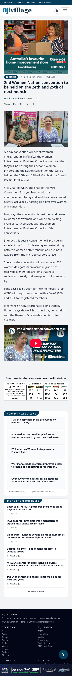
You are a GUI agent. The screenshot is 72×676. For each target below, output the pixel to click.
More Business (36, 591)
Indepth (5, 637)
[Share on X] (20, 104)
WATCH (8, 2)
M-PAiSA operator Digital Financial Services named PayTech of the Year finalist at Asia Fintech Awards (36, 565)
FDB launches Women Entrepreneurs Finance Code (32, 451)
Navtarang (43, 640)
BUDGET (31, 2)
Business (50, 76)
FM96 (40, 631)
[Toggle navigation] (65, 10)
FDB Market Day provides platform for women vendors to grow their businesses (35, 436)
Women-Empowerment (31, 76)
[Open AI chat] (63, 654)
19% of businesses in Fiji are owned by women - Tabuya (33, 421)
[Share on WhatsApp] (27, 104)
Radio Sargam (44, 643)
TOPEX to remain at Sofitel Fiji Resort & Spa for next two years (34, 578)
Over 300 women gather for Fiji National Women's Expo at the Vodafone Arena (34, 480)
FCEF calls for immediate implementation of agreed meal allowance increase (32, 522)
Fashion (5, 643)
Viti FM (41, 637)
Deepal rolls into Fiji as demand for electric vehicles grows (31, 550)
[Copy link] (33, 104)
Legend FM (43, 634)
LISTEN (19, 2)
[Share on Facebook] (14, 104)
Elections (6, 655)
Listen (5, 649)
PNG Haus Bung (45, 646)
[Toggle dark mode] (57, 11)
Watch (5, 646)
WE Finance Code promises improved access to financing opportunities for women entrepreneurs (36, 466)
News (4, 631)
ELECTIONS (45, 2)
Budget (5, 652)
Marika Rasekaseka (15, 98)
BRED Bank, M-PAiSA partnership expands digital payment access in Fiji (35, 508)
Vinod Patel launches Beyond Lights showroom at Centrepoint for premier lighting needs (35, 536)
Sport (4, 634)
